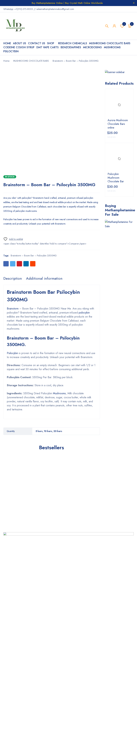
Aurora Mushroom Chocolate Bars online (118, 124)
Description (12, 278)
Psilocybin (12, 353)
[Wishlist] (13, 239)
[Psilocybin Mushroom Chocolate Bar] (119, 159)
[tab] (12, 278)
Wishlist (124, 24)
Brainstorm (13, 308)
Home (6, 60)
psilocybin (84, 313)
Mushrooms (59, 393)
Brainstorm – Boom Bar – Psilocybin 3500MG (34, 255)
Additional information (44, 278)
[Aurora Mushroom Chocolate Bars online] (119, 105)
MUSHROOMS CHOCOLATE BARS (31, 60)
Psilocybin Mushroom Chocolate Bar (116, 177)
